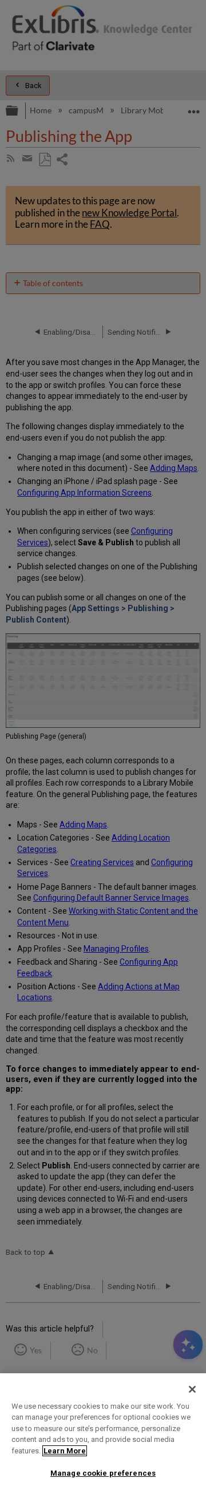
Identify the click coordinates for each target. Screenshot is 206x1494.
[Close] (192, 1389)
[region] (103, 1433)
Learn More (64, 1451)
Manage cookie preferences (103, 1473)
